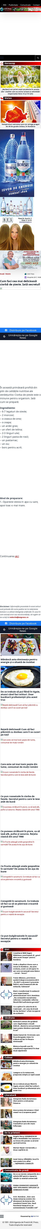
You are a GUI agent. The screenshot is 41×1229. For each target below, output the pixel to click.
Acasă (2, 274)
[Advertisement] (20, 33)
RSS (4, 5)
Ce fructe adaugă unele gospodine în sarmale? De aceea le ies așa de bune (20, 869)
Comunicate (25, 5)
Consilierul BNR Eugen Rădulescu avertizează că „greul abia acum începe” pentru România (26, 956)
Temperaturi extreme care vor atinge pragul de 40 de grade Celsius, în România (20, 125)
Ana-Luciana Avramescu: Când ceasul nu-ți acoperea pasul (26, 1111)
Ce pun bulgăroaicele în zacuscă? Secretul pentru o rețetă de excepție (19, 939)
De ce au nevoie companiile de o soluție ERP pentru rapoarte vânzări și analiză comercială (26, 1176)
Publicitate (13, 5)
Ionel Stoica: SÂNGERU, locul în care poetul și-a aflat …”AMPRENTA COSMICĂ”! (26, 1161)
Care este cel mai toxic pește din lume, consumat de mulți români (19, 765)
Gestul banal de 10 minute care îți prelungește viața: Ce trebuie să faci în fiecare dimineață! (26, 1038)
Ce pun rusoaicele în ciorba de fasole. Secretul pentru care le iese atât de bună (20, 799)
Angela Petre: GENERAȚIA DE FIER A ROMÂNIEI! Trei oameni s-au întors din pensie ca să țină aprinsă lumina (26, 1139)
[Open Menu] (2, 58)
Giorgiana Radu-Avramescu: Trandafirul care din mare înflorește (25, 1123)
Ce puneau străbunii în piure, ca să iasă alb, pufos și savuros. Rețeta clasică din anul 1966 (20, 834)
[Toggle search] (38, 58)
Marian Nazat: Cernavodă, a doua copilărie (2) (24, 1149)
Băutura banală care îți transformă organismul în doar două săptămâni (26, 1048)
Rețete (8, 274)
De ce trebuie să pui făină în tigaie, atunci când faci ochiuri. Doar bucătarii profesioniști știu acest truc (20, 695)
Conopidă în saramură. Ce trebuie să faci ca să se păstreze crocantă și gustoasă (20, 904)
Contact (36, 5)
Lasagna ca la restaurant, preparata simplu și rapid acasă (26, 1073)
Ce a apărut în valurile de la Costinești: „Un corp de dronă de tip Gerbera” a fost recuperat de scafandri (26, 1010)
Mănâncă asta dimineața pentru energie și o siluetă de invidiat (19, 661)
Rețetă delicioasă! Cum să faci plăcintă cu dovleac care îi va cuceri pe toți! (20, 732)
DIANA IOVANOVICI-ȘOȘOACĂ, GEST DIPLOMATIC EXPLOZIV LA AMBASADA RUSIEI (26, 1187)
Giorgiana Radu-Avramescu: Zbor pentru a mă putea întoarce (25, 1101)
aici (17, 556)
